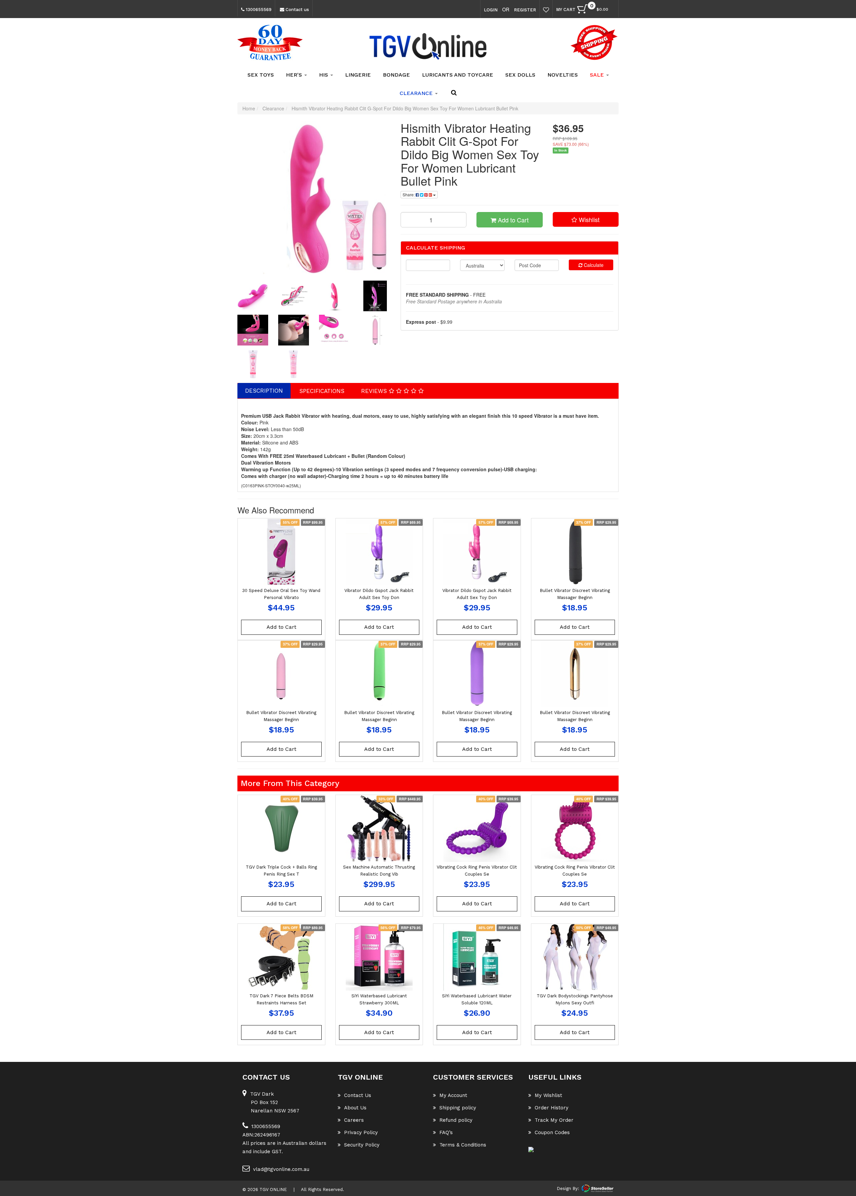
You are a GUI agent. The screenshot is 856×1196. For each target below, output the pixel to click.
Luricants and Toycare (457, 75)
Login (491, 9)
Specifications (321, 391)
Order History (551, 1108)
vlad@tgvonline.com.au (281, 1169)
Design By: (568, 1188)
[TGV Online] (428, 47)
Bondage (396, 75)
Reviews (375, 391)
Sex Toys (260, 75)
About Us (355, 1108)
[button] (586, 219)
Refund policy (455, 1120)
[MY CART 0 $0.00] (611, 10)
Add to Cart (512, 219)
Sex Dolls (520, 75)
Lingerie (358, 75)
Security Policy (362, 1145)
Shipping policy (457, 1108)
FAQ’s (446, 1132)
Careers (354, 1120)
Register (525, 9)
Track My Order (554, 1120)
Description (264, 390)
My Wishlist (548, 1095)
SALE (598, 75)
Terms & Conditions (462, 1145)
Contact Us (357, 1095)
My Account (453, 1095)
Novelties (562, 75)
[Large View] (252, 296)
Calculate (593, 265)
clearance (417, 93)
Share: (409, 194)
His (324, 75)
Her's (295, 75)
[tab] (264, 390)
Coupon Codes (552, 1132)
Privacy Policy (361, 1132)
